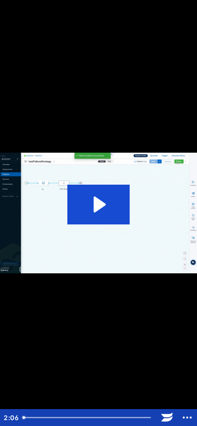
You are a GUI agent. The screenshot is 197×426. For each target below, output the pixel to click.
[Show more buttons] (187, 417)
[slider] (87, 417)
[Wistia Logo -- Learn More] (167, 417)
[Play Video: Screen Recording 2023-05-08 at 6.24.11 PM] (98, 204)
